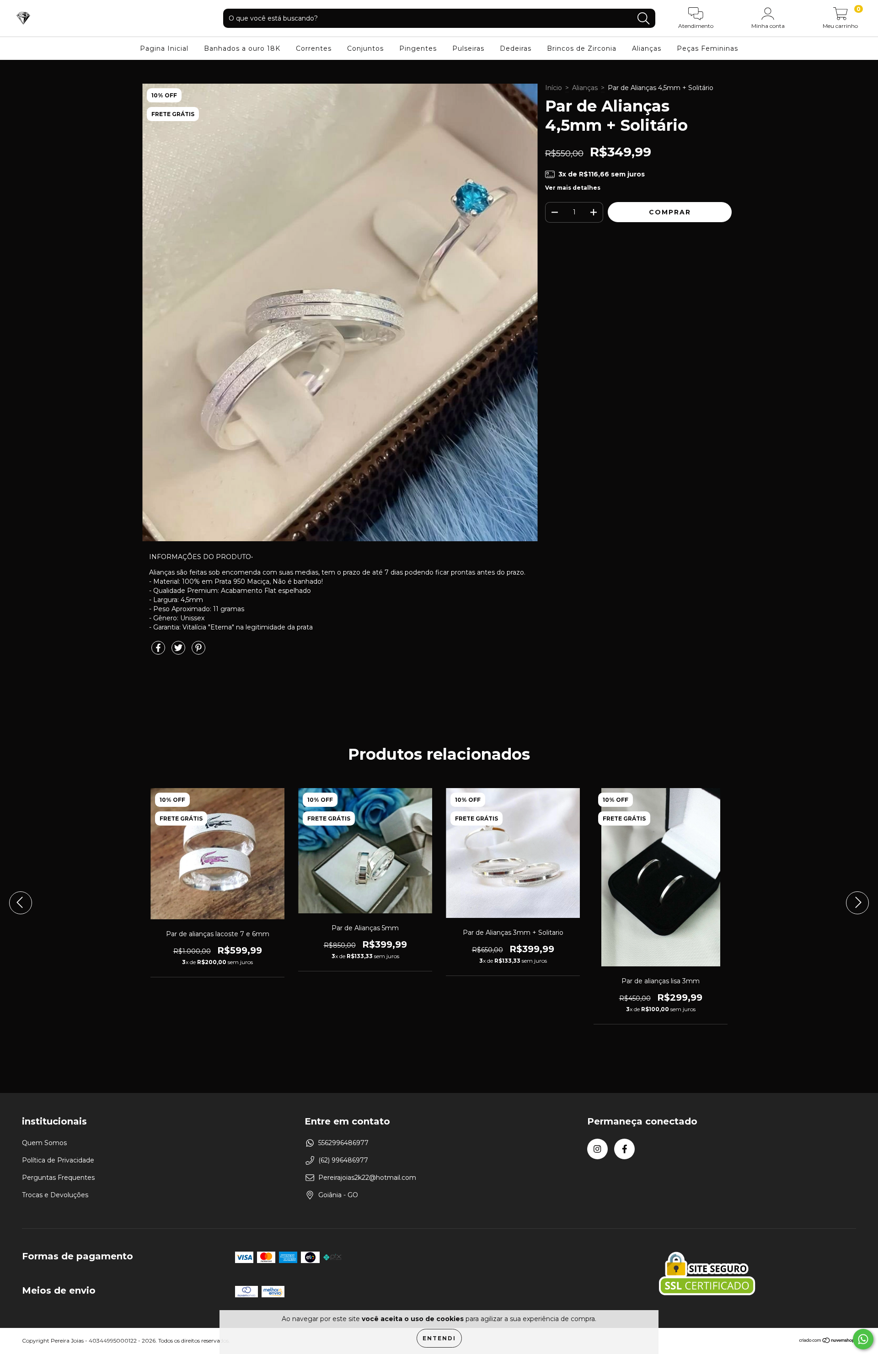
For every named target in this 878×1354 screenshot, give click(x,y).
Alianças (646, 48)
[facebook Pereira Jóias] (624, 1149)
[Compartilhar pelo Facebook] (159, 652)
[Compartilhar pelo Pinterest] (198, 652)
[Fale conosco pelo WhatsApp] (863, 1339)
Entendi (439, 1338)
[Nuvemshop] (827, 1341)
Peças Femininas (707, 48)
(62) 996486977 (343, 1160)
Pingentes (418, 48)
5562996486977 (343, 1143)
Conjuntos (365, 48)
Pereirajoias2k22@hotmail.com (367, 1177)
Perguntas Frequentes (58, 1177)
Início (553, 88)
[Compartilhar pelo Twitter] (179, 652)
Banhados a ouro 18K (242, 48)
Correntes (314, 48)
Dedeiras (515, 48)
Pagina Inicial (164, 48)
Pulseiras (468, 48)
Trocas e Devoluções (55, 1195)
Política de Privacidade (58, 1160)
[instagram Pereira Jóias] (597, 1149)
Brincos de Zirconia (581, 48)
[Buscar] (643, 18)
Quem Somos (44, 1143)
